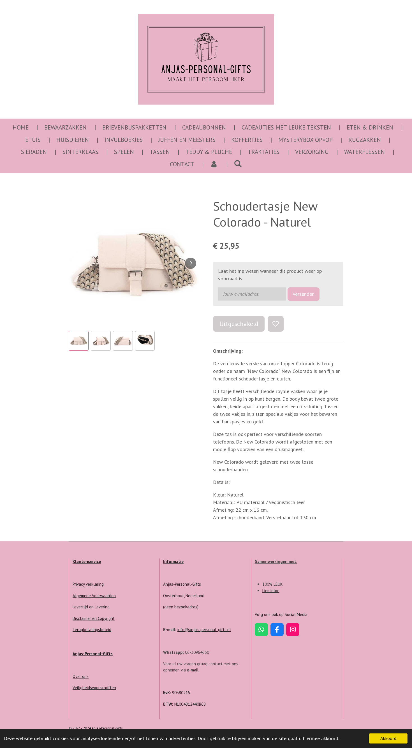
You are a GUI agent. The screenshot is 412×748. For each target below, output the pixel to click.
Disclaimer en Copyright (94, 618)
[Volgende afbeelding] (190, 263)
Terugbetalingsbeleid (92, 629)
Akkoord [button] (388, 738)
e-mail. (193, 670)
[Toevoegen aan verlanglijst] (275, 324)
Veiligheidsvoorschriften (94, 687)
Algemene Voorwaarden (94, 595)
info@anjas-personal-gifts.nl (204, 629)
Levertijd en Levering (91, 607)
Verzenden (303, 294)
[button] (79, 341)
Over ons (81, 676)
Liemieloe (270, 590)
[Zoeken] (238, 163)
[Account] (214, 164)
